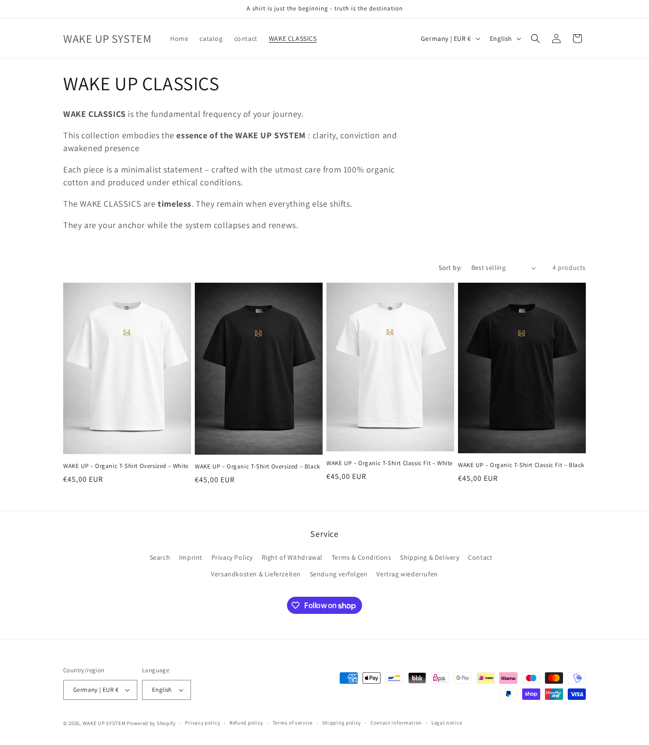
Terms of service (293, 722)
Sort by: (450, 267)
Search (160, 557)
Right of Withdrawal (292, 557)
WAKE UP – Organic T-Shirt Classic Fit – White (389, 463)
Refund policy (246, 722)
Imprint (190, 557)
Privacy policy (202, 722)
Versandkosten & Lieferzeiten (256, 574)
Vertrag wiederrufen (407, 574)
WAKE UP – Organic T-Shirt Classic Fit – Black (521, 465)
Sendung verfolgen (339, 574)
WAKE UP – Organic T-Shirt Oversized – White (126, 466)
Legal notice (446, 722)
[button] (535, 38)
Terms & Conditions (361, 557)
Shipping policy (342, 722)
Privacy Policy (232, 557)
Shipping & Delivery (429, 557)
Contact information (396, 722)
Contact (480, 557)
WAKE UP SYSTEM (104, 723)
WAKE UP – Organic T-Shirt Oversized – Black (257, 466)
